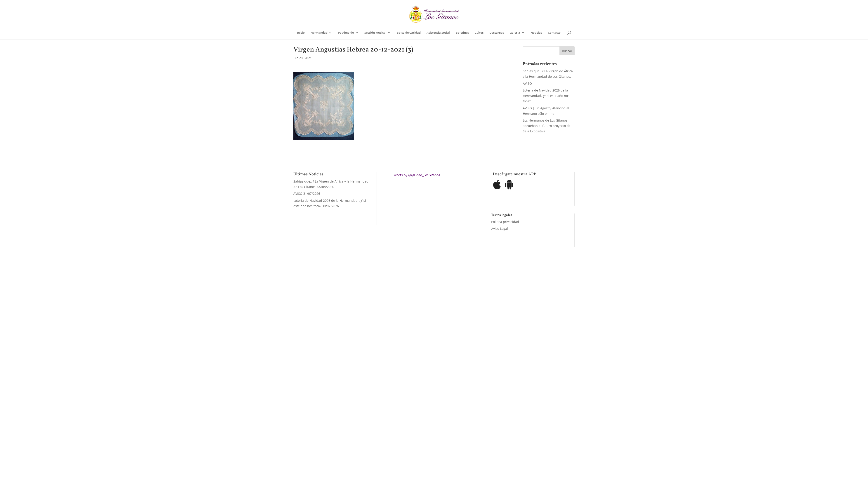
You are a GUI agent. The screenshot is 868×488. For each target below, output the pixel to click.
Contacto (554, 33)
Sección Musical (375, 33)
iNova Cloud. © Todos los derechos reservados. (350, 292)
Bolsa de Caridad (409, 33)
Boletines (462, 33)
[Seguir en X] (484, 292)
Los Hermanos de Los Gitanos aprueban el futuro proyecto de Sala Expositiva (547, 125)
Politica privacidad (505, 222)
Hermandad (319, 33)
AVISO (527, 83)
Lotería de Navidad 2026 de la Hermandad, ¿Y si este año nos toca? (546, 95)
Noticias (536, 33)
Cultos (479, 33)
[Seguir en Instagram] (493, 292)
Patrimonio (346, 33)
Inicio (301, 33)
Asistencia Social (438, 33)
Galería (515, 33)
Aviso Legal (499, 228)
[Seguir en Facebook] (475, 292)
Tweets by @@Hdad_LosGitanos (416, 175)
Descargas (496, 33)
